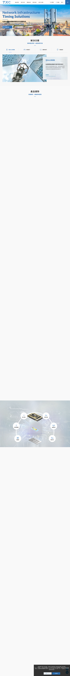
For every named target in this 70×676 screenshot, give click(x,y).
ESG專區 (52, 2)
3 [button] (34, 33)
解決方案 (23, 2)
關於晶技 (35, 2)
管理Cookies (48, 673)
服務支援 (29, 2)
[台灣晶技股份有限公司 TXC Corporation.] (7, 2)
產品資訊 (17, 2)
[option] (35, 20)
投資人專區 (41, 2)
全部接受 (56, 673)
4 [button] (36, 33)
